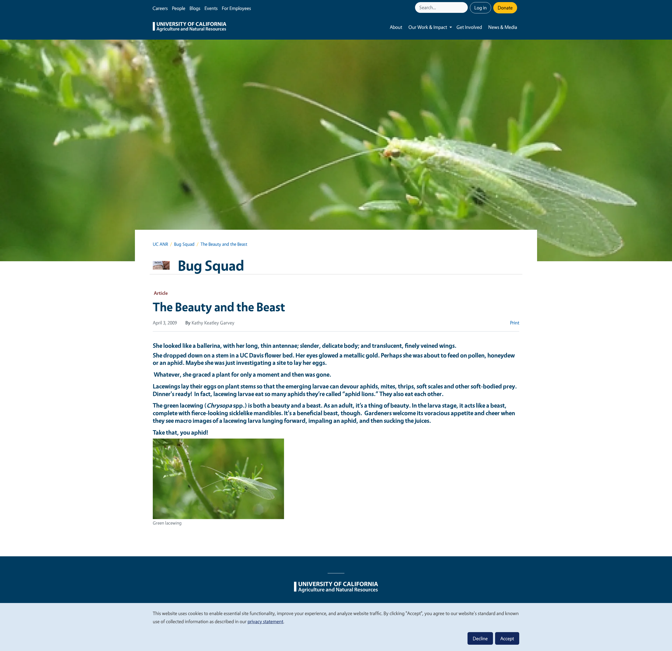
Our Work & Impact (427, 27)
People (178, 8)
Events (211, 8)
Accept (507, 638)
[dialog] (336, 626)
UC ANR (160, 244)
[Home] (189, 27)
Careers (160, 8)
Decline (480, 638)
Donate (505, 7)
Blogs (195, 8)
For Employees (236, 8)
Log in (480, 7)
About (396, 27)
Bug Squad (184, 244)
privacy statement (265, 621)
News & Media (502, 27)
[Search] (464, 7)
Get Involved (469, 27)
